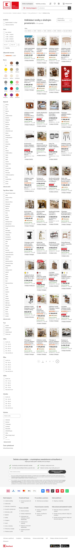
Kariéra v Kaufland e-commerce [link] (42, 514)
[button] (28, 30)
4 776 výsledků (39, 23)
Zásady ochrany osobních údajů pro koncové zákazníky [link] (62, 518)
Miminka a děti (8, 512)
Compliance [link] (18, 538)
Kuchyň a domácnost (10, 509)
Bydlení (7, 514)
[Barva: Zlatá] (25, 273)
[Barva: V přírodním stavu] (67, 273)
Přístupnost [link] (5, 541)
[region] (12, 230)
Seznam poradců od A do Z (26, 501)
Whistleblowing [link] (27, 538)
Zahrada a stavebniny (10, 506)
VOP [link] (47, 538)
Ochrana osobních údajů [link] (38, 538)
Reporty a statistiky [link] (58, 501)
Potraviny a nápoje (9, 528)
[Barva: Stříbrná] (28, 273)
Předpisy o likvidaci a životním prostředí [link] (58, 538)
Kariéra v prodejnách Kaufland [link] (42, 510)
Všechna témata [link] (25, 511)
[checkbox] (11, 23)
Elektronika (8, 503)
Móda (6, 517)
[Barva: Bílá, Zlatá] (64, 273)
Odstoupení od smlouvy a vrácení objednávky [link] (25, 518)
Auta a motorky (9, 526)
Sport (6, 523)
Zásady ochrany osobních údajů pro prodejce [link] (62, 514)
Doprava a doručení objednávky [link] (26, 526)
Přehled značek (9, 531)
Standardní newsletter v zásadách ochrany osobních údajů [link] (22, 476)
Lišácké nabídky (9, 501)
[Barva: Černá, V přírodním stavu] (62, 273)
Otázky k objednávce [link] (26, 513)
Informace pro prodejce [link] (42, 501)
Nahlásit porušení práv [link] (25, 530)
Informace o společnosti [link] (8, 538)
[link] (41, 4)
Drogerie (7, 520)
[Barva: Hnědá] (38, 273)
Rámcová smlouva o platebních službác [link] (61, 510)
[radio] (11, 32)
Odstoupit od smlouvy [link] (24, 522)
